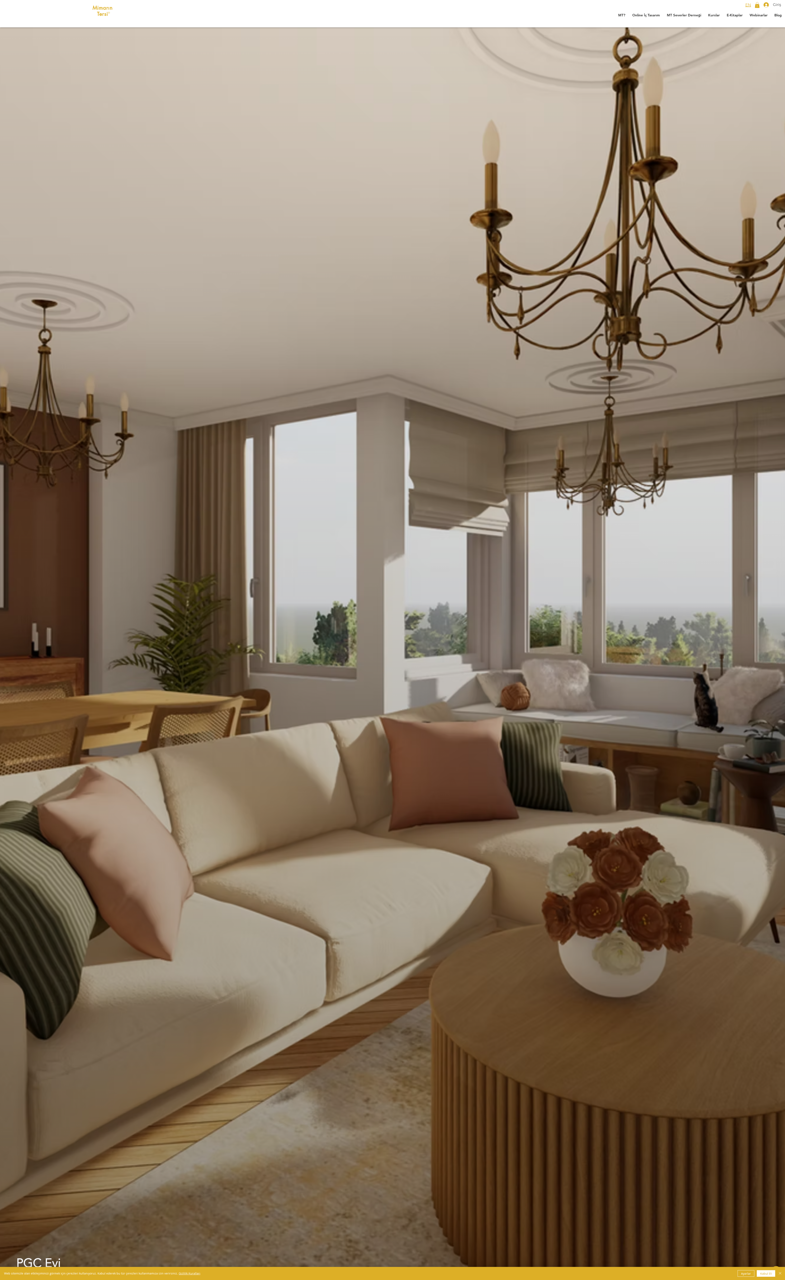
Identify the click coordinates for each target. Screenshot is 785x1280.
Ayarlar (746, 1274)
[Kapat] (780, 1273)
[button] (757, 5)
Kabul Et (766, 1274)
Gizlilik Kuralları (189, 1273)
